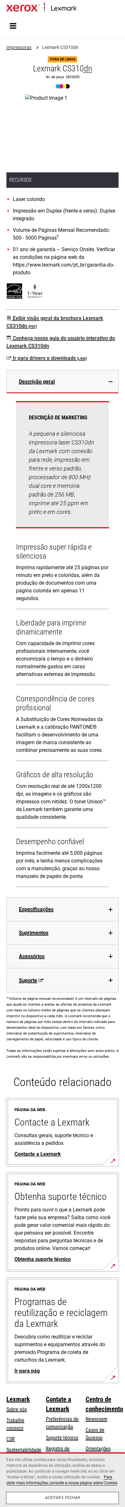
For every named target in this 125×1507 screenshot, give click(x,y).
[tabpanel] (62, 645)
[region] (62, 1479)
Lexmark (18, 1399)
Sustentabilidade (23, 1450)
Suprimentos (33, 933)
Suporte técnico (62, 1438)
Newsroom (96, 1419)
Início (81, 8)
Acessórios (32, 956)
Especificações (36, 909)
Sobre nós (16, 1409)
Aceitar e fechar (62, 1497)
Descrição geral (37, 382)
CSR (10, 1439)
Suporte (28, 980)
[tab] (62, 381)
